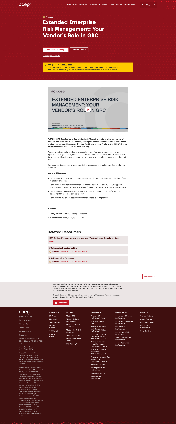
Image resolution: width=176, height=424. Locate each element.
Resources (103, 5)
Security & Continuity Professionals (123, 339)
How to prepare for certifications (98, 369)
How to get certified (98, 364)
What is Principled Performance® (72, 320)
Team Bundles (54, 322)
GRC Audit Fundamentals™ (145, 327)
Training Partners (146, 316)
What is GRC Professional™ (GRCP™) (99, 317)
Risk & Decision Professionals (120, 328)
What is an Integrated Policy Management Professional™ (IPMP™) (99, 344)
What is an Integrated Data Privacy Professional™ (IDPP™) (99, 351)
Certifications (72, 5)
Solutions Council (52, 327)
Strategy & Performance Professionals (124, 322)
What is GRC (70, 316)
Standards (83, 5)
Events (111, 5)
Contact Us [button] (23, 335)
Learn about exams (98, 373)
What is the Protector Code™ (73, 340)
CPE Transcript (111, 70)
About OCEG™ (54, 312)
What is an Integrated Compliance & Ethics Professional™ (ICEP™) (99, 336)
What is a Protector (73, 335)
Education (93, 5)
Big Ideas (69, 312)
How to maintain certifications (96, 377)
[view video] (88, 109)
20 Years (52, 316)
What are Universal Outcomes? (73, 326)
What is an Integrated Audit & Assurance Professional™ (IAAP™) (99, 329)
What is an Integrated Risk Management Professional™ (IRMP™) (100, 359)
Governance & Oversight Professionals (124, 317)
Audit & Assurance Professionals (122, 344)
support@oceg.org (25, 331)
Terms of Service (72, 297)
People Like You (121, 312)
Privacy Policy (87, 297)
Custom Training (146, 319)
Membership (53, 319)
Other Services (145, 331)
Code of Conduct (52, 335)
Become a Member (125, 5)
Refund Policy (24, 328)
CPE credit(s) (69, 67)
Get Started (53, 331)
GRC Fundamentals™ (147, 322)
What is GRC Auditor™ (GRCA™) (99, 322)
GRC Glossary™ (71, 344)
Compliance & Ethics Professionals (122, 333)
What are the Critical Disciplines (73, 331)
